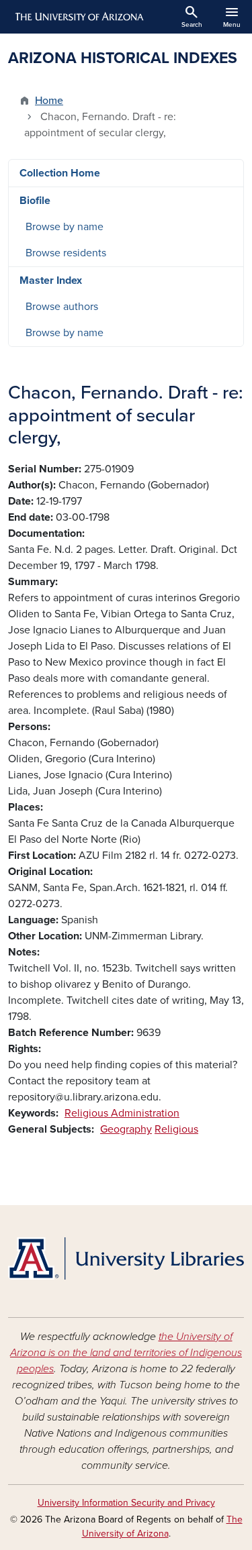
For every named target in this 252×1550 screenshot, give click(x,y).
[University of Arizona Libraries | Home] (126, 1258)
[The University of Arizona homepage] (78, 17)
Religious (176, 1129)
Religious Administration (122, 1113)
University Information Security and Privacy (126, 1502)
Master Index (50, 280)
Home (49, 100)
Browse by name (64, 227)
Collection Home (59, 173)
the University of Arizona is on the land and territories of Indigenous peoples (126, 1353)
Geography (126, 1129)
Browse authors (62, 306)
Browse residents (66, 253)
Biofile (34, 200)
